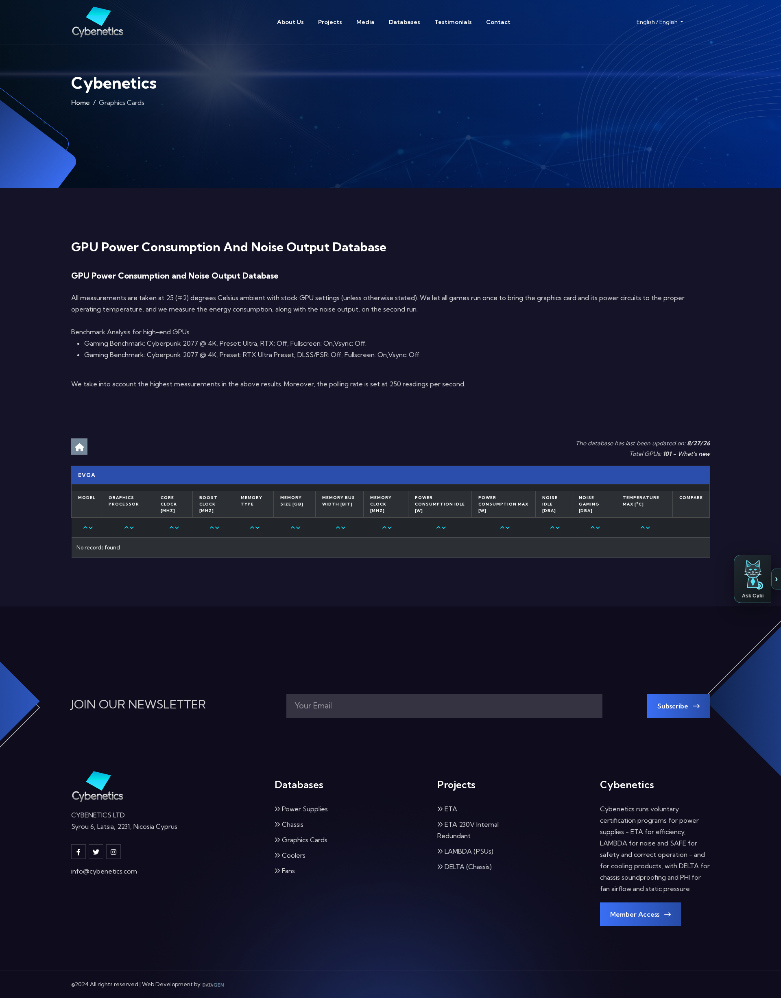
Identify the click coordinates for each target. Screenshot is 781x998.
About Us (290, 22)
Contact (498, 22)
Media (365, 22)
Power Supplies (305, 809)
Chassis (292, 824)
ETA (451, 809)
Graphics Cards (304, 840)
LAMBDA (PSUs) (469, 851)
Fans (288, 871)
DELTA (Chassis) (468, 867)
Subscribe (673, 706)
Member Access (635, 914)
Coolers (293, 855)
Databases (404, 22)
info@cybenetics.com (104, 871)
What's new (694, 454)
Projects (330, 22)
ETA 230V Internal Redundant (468, 830)
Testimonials (453, 22)
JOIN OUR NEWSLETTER (138, 704)
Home (80, 102)
